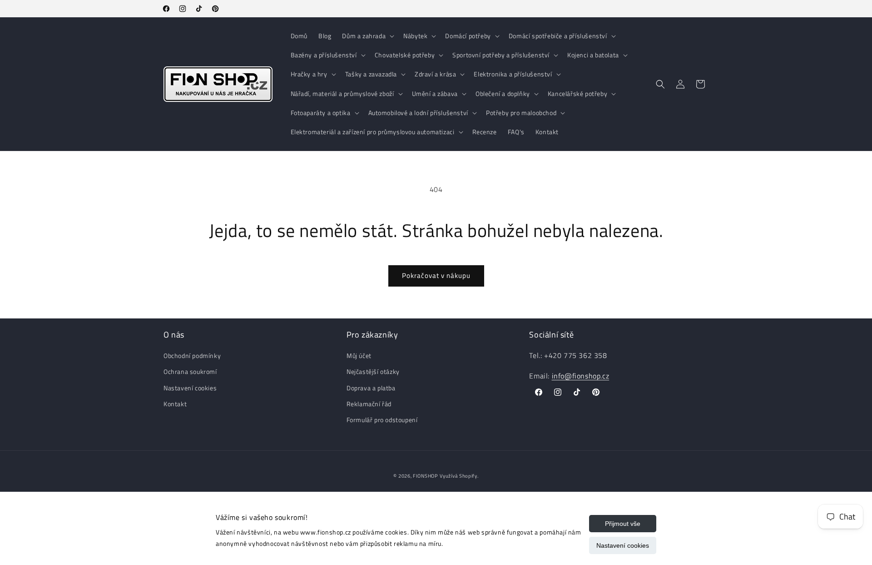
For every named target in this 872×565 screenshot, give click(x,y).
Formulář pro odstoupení (382, 419)
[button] (367, 35)
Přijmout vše (622, 523)
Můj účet (359, 355)
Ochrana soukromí (190, 372)
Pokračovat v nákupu (436, 275)
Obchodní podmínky (192, 355)
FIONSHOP (425, 475)
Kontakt (175, 404)
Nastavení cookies (622, 545)
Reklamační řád (369, 404)
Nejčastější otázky (373, 372)
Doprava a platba (371, 388)
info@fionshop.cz (580, 375)
